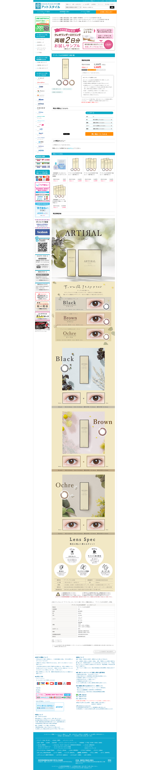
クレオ (38, 79)
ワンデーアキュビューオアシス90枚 (62, 746)
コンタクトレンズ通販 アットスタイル (53, 734)
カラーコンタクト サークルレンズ (41, 48)
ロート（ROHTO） (105, 752)
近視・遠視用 (41, 742)
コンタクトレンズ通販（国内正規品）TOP (62, 17)
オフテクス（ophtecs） (62, 755)
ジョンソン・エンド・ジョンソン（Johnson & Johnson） (67, 745)
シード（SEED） (58, 752)
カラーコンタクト (67, 88)
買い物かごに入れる (99, 134)
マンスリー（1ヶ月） (69, 740)
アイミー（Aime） (98, 750)
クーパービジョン (40, 96)
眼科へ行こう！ (80, 687)
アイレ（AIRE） (94, 752)
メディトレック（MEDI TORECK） (46, 755)
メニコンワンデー (89, 746)
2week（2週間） (57, 740)
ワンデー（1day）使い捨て (80, 21)
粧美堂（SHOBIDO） (79, 17)
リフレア (39, 105)
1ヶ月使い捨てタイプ (42, 68)
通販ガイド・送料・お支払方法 (73, 4)
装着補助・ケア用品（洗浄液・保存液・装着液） (91, 742)
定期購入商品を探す (106, 12)
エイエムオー (39, 143)
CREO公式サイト (100, 734)
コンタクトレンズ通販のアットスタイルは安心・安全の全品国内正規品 (99, 1)
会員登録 (93, 4)
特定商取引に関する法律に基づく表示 (83, 735)
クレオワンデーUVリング (44, 748)
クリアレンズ (40, 39)
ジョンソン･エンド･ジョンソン (43, 83)
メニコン (39, 92)
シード (38, 88)
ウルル (38, 109)
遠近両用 (54, 742)
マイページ (100, 4)
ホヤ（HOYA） (88, 755)
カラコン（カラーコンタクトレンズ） (82, 19)
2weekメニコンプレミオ (90, 748)
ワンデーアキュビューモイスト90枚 (62, 748)
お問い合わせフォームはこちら (83, 705)
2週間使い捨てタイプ (42, 65)
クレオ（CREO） (42, 745)
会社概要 (86, 734)
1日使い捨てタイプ (42, 62)
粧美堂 (38, 126)
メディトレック (40, 139)
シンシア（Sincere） (70, 752)
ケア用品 (39, 52)
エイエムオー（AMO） (76, 755)
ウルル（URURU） (74, 750)
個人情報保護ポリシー (68, 735)
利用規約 (60, 735)
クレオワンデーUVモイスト (44, 746)
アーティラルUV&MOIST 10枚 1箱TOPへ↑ (104, 651)
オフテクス (39, 147)
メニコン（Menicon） (90, 745)
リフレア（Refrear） (86, 750)
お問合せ (80, 734)
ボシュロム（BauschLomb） (44, 752)
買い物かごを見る (109, 4)
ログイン (70, 148)
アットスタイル (67, 767)
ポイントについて (101, 69)
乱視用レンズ (40, 42)
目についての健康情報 (82, 689)
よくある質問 (86, 4)
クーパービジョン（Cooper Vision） (46, 750)
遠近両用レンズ (41, 45)
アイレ (38, 130)
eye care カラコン (81, 691)
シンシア (39, 122)
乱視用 (48, 742)
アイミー (39, 113)
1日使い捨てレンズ (57, 88)
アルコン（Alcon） (62, 750)
